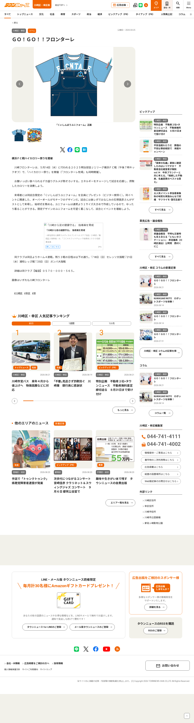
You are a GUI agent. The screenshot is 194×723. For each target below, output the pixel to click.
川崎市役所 (150, 511)
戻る (16, 23)
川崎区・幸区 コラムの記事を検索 (160, 353)
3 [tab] (49, 400)
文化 (41, 14)
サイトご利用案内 (30, 669)
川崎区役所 (150, 500)
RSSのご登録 (155, 630)
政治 (89, 14)
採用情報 (58, 663)
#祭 (34, 293)
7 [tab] (90, 400)
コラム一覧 (160, 413)
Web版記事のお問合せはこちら (161, 481)
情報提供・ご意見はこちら (158, 453)
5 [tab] (69, 400)
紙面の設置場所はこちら (157, 474)
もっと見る (123, 410)
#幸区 (27, 293)
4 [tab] (59, 400)
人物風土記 (166, 14)
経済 (100, 14)
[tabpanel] (73, 87)
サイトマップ (46, 669)
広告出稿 (121, 5)
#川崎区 (18, 293)
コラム (182, 14)
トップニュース (25, 14)
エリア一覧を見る (120, 502)
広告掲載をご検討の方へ (36, 663)
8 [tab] (100, 400)
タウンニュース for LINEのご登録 (44, 627)
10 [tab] (121, 400)
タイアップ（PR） (145, 14)
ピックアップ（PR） (119, 14)
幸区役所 (149, 506)
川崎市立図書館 (152, 517)
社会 (52, 14)
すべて (7, 14)
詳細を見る (155, 607)
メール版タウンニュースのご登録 (91, 627)
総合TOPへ (60, 5)
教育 (63, 14)
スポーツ (76, 14)
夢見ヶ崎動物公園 (154, 523)
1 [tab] (28, 400)
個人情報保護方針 (12, 669)
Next (127, 84)
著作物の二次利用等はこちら (159, 460)
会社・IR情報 (13, 663)
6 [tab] (80, 400)
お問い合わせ (170, 665)
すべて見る (160, 209)
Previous (19, 84)
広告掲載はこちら (154, 467)
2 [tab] (38, 400)
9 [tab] (110, 400)
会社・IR (167, 8)
